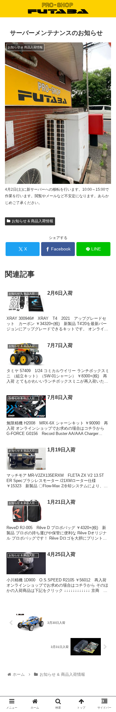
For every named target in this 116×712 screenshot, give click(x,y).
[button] (103, 572)
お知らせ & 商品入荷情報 (32, 221)
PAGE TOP (106, 685)
